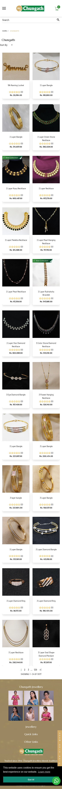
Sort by (3, 44)
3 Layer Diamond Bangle (46, 549)
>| (40, 669)
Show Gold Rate (60, 748)
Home (4, 31)
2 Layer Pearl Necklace (16, 291)
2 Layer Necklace (46, 188)
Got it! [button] (31, 779)
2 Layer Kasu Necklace (16, 188)
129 (35, 669)
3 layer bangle (16, 498)
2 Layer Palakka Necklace (16, 240)
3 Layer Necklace (16, 652)
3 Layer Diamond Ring (16, 601)
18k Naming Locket (16, 85)
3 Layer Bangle (16, 446)
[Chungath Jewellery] (31, 8)
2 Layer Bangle (46, 85)
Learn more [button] (44, 771)
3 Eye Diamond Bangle (15, 394)
